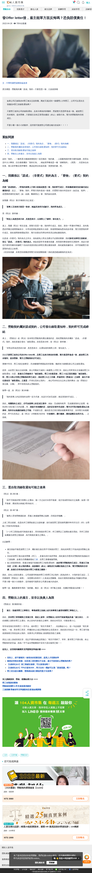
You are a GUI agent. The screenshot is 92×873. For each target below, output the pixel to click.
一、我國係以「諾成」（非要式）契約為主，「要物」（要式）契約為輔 (38, 144)
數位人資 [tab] (34, 9)
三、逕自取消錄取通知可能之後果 (21, 150)
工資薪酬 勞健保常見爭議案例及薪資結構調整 (21, 690)
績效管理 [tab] (76, 9)
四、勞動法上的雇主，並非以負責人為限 (24, 154)
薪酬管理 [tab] (62, 9)
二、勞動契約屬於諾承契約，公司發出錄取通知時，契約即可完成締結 (37, 147)
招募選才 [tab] (20, 9)
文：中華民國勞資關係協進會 (14, 83)
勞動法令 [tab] (7, 9)
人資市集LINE (62, 869)
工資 (36, 559)
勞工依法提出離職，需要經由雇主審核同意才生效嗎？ (30, 671)
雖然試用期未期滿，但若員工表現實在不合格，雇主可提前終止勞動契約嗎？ (39, 661)
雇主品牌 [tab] (48, 9)
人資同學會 (74, 869)
